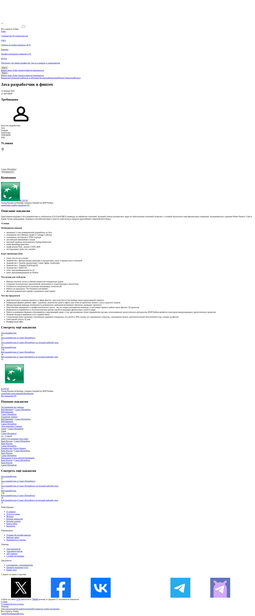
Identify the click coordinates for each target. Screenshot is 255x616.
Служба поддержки (15, 556)
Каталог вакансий (14, 519)
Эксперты (43, 78)
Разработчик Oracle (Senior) (13, 448)
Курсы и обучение (30, 78)
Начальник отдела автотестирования (17, 458)
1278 (18, 599)
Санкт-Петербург (23, 409)
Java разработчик (8, 333)
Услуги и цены (13, 514)
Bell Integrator (7, 409)
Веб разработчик (8, 347)
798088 (35, 599)
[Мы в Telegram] (180, 597)
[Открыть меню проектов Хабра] (2, 23)
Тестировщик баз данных (12, 407)
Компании (52, 78)
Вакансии (5, 78)
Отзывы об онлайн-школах (18, 535)
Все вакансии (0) (21, 205)
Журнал (77, 78)
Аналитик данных (9, 417)
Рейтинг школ (12, 537)
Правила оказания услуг (17, 567)
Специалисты (16, 78)
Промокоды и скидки (16, 540)
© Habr (4, 602)
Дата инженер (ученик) (11, 426)
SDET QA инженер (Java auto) (14, 439)
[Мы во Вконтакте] (101, 597)
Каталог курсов (13, 521)
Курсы (21, 614)
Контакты (10, 526)
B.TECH (24, 200)
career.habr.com (7, 205)
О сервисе (11, 512)
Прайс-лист (11, 570)
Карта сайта (11, 524)
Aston (3, 429)
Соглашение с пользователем (19, 565)
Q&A (8, 614)
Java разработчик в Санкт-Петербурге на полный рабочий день (29, 342)
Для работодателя (14, 551)
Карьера (14, 614)
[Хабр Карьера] (11, 26)
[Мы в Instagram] (140, 597)
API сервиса (11, 554)
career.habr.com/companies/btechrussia (17, 393)
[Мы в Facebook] (61, 597)
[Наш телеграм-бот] (220, 597)
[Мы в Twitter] (21, 597)
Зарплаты (69, 78)
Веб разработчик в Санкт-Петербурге (18, 352)
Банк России (6, 441)
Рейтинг (61, 78)
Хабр (3, 614)
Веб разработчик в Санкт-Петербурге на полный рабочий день (29, 357)
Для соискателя (13, 549)
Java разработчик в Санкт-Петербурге (18, 338)
